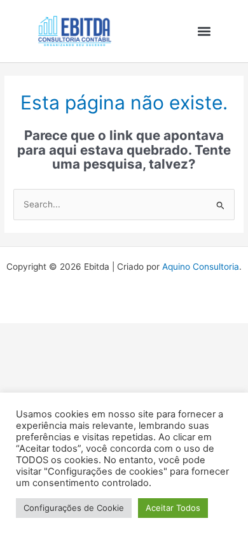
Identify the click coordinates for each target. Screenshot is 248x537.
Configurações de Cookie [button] (74, 508)
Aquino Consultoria (200, 267)
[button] (203, 30)
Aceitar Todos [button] (173, 508)
